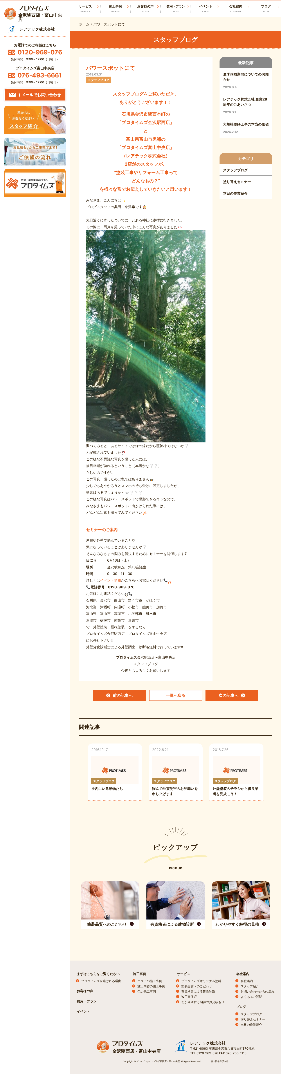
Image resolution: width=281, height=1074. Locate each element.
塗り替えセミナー (253, 1019)
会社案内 (235, 8)
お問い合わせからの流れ (257, 991)
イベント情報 (110, 580)
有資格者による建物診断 (198, 991)
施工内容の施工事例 (151, 986)
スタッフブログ (251, 1014)
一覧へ (176, 695)
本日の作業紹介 (251, 1024)
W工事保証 (189, 997)
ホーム (84, 24)
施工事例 (115, 8)
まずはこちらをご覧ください (98, 974)
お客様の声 (145, 8)
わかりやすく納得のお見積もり (202, 1002)
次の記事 (228, 695)
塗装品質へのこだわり (196, 986)
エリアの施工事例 (149, 981)
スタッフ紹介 (250, 986)
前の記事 (123, 695)
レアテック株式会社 (208, 1043)
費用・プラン (175, 8)
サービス (183, 974)
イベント (205, 8)
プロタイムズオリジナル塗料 (201, 981)
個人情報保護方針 (219, 1061)
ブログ (266, 8)
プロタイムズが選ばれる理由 (101, 981)
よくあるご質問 (251, 997)
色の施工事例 (146, 991)
